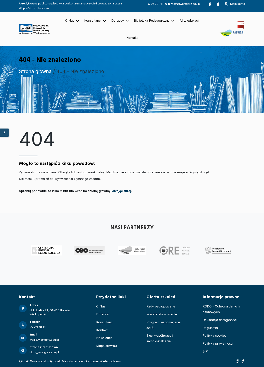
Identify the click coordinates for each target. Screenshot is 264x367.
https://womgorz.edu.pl (44, 352)
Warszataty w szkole (161, 314)
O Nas (100, 306)
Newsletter (104, 338)
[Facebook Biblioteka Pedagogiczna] (218, 4)
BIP (205, 351)
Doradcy (102, 314)
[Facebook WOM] (210, 4)
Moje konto (237, 4)
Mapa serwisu (106, 346)
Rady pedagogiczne (160, 306)
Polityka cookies (214, 335)
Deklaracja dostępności (220, 320)
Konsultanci (104, 322)
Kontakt (101, 330)
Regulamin (210, 328)
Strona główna (35, 71)
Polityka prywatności (218, 343)
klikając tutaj (121, 191)
